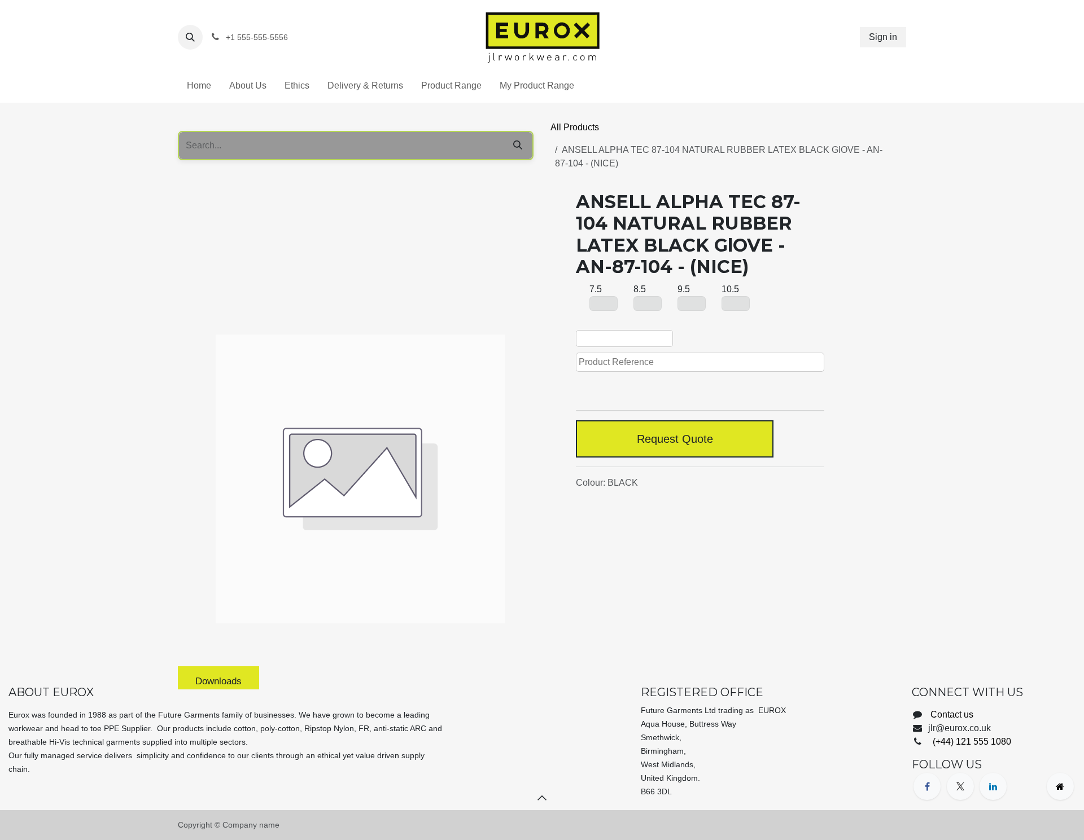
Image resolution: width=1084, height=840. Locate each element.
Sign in (883, 37)
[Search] (517, 145)
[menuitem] (199, 85)
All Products (574, 127)
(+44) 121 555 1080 (970, 741)
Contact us (951, 714)
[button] (190, 37)
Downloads (218, 681)
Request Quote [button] (675, 439)
